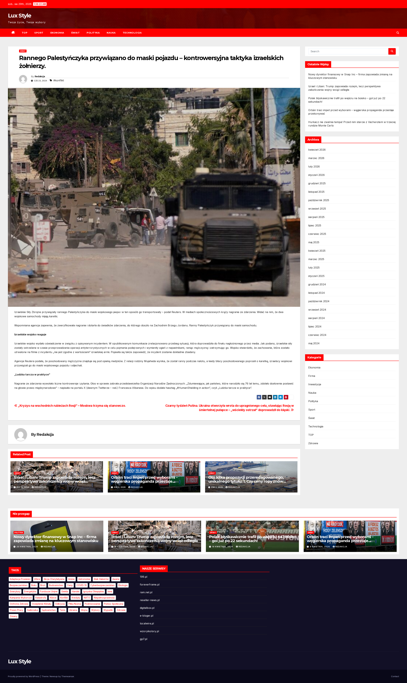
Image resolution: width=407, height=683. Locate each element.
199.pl (143, 576)
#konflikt (58, 80)
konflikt (64, 597)
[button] (398, 32)
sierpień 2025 (316, 217)
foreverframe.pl (149, 584)
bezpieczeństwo (19, 585)
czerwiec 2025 (317, 233)
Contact (395, 676)
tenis (62, 610)
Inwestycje (314, 384)
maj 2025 (313, 242)
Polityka (93, 32)
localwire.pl (147, 623)
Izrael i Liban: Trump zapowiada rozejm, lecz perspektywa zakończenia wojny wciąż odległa (54, 481)
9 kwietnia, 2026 (320, 546)
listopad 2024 (316, 292)
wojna (84, 610)
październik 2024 (319, 301)
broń (42, 585)
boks (34, 585)
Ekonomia (57, 32)
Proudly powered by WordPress (24, 676)
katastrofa (40, 597)
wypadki (108, 610)
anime (71, 579)
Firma (311, 375)
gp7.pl (143, 639)
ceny (70, 585)
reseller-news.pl (150, 600)
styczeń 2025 (316, 276)
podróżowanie (92, 603)
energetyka (30, 591)
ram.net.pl (146, 592)
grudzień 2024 (317, 284)
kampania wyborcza (21, 597)
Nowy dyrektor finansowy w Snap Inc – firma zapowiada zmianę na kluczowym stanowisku (56, 538)
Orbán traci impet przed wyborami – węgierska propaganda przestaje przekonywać (144, 481)
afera (37, 579)
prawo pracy (16, 610)
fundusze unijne (49, 591)
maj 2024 (314, 343)
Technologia (132, 32)
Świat (75, 32)
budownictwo (56, 585)
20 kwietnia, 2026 (28, 546)
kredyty (76, 597)
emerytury (15, 591)
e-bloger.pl (146, 615)
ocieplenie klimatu (41, 603)
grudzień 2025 (317, 183)
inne (110, 591)
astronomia (84, 579)
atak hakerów (101, 579)
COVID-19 (81, 585)
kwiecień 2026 (317, 149)
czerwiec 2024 (317, 334)
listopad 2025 (316, 191)
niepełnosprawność (104, 597)
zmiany (13, 616)
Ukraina (73, 610)
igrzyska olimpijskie (93, 591)
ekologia (123, 585)
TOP (25, 32)
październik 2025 (318, 200)
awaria (115, 579)
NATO (87, 597)
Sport (38, 32)
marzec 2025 (316, 259)
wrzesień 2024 (317, 309)
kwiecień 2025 (317, 250)
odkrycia (60, 603)
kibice (53, 597)
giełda (64, 591)
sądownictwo (49, 610)
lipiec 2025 (314, 225)
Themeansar (67, 676)
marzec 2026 (316, 158)
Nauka (111, 32)
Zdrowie (313, 443)
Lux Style (19, 15)
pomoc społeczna (113, 603)
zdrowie (121, 610)
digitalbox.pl (147, 607)
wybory (95, 610)
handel (75, 591)
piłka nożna (75, 603)
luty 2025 (314, 267)
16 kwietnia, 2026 (125, 546)
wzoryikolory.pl (149, 631)
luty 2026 (314, 166)
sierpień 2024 (316, 318)
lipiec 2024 (315, 326)
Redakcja (40, 76)
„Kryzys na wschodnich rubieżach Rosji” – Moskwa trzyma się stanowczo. (71, 406)
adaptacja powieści (20, 579)
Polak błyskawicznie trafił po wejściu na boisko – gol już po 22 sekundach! (252, 538)
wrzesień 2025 (317, 208)
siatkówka (32, 610)
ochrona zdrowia (19, 603)
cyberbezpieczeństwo (102, 585)
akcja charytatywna (54, 579)
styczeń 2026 (316, 175)
